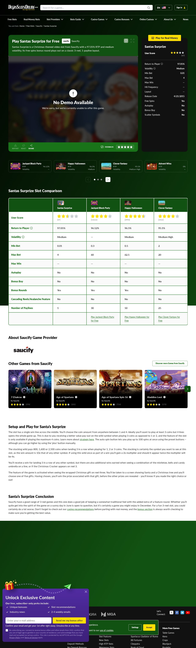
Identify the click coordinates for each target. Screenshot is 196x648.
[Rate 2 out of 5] (122, 147)
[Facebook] (177, 612)
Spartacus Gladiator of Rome (144, 636)
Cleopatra (135, 643)
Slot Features (105, 636)
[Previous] (88, 179)
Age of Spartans (65, 397)
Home (21, 26)
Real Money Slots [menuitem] (32, 19)
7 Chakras (16, 397)
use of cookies (106, 630)
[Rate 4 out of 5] (128, 147)
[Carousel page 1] (94, 179)
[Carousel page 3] (101, 179)
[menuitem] (55, 19)
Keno (164, 636)
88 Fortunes (136, 640)
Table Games (168, 632)
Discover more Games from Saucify (170, 363)
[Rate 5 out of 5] (131, 147)
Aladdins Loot (154, 397)
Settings (135, 627)
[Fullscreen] (132, 41)
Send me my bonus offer (69, 620)
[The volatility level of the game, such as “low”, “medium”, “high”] (154, 68)
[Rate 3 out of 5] (125, 147)
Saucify (39, 26)
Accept (149, 627)
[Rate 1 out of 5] (119, 147)
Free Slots (30, 26)
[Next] (108, 179)
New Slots (104, 640)
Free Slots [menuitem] (12, 19)
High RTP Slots (106, 643)
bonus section (145, 509)
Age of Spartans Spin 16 (115, 397)
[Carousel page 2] (98, 179)
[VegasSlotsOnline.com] (23, 7)
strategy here (87, 439)
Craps (165, 640)
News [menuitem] (185, 19)
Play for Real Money (167, 38)
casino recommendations (80, 509)
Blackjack (166, 643)
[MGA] (108, 614)
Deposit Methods (75, 643)
